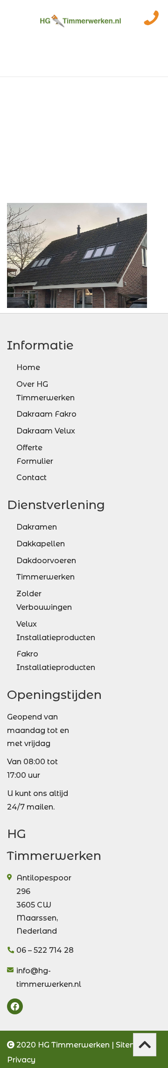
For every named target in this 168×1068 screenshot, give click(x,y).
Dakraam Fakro (46, 414)
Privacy (21, 1059)
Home (28, 367)
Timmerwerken (45, 576)
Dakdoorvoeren (46, 560)
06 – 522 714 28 (45, 950)
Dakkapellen (40, 543)
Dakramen (36, 527)
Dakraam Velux (45, 430)
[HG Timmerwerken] (80, 16)
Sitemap (132, 1044)
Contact (31, 477)
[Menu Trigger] (17, 19)
